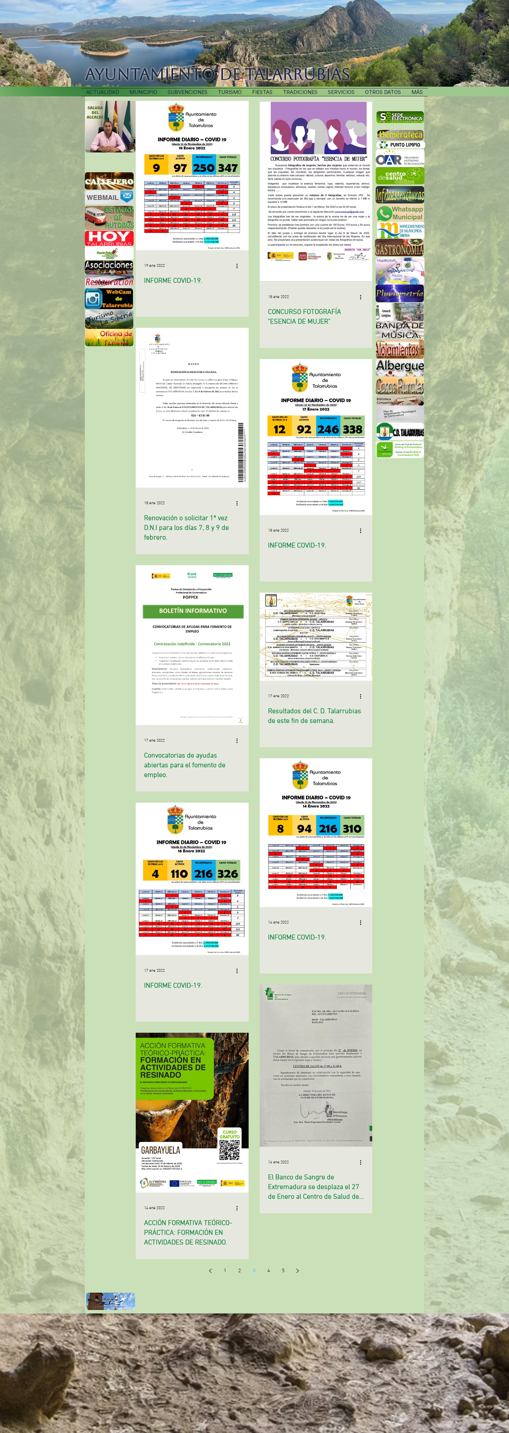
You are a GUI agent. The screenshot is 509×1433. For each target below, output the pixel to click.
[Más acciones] (239, 266)
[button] (300, 92)
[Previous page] (210, 1271)
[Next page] (298, 1271)
